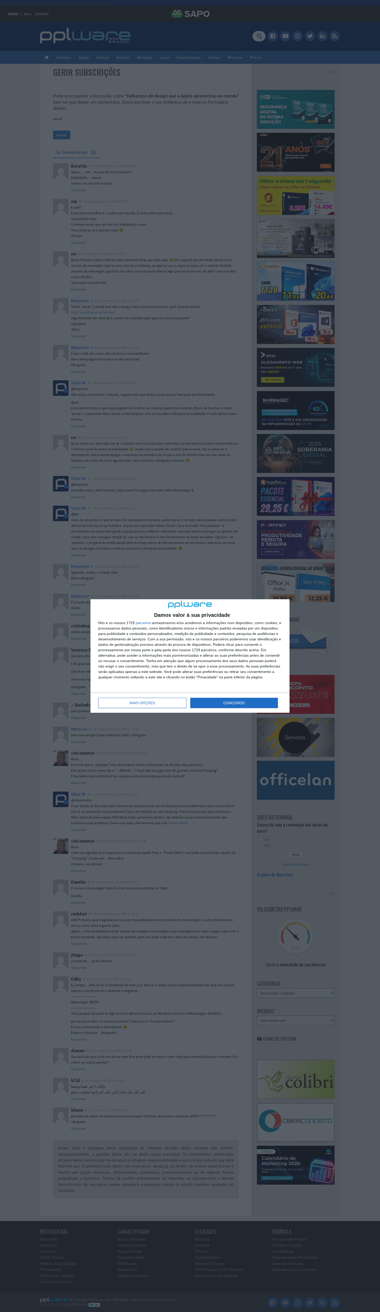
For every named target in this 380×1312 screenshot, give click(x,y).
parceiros (143, 623)
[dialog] (190, 655)
